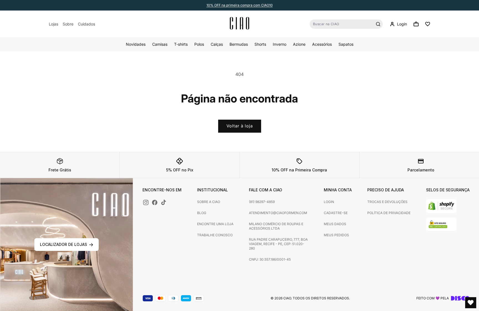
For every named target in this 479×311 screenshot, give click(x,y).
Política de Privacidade (389, 213)
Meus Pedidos (336, 235)
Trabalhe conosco (215, 235)
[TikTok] (163, 202)
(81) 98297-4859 (262, 202)
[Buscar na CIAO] (378, 24)
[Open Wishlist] (470, 302)
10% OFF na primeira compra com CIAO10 (240, 5)
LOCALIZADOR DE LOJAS (63, 244)
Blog (201, 213)
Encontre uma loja (215, 224)
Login (329, 202)
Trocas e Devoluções (387, 202)
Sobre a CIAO (208, 202)
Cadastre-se (336, 213)
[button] (416, 24)
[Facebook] (154, 202)
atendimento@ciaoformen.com (278, 213)
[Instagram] (145, 202)
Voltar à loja (239, 125)
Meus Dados (335, 224)
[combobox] (346, 24)
